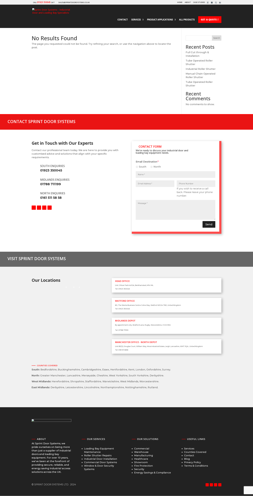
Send (208, 224)
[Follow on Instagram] (44, 208)
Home (179, 2)
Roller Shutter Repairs (97, 455)
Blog (187, 458)
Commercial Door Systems (100, 462)
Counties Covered (195, 452)
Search (216, 38)
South (142, 166)
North (157, 166)
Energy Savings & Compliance (152, 472)
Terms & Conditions (196, 465)
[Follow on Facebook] (34, 208)
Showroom (141, 462)
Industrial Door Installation (100, 458)
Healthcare (141, 458)
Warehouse (141, 452)
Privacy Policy (192, 462)
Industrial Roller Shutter (201, 69)
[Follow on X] (39, 208)
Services (189, 448)
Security (139, 469)
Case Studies (199, 2)
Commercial (141, 448)
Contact (189, 455)
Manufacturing (143, 455)
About (188, 2)
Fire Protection (143, 465)
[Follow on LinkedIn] (49, 208)
